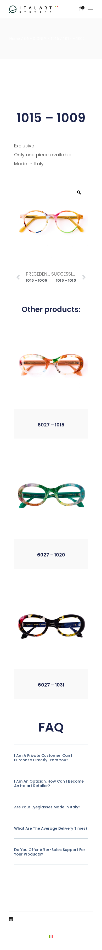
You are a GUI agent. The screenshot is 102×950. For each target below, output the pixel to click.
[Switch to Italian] (51, 936)
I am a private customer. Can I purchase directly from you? (43, 758)
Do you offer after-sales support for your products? (49, 852)
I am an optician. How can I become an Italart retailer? (49, 783)
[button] (37, 430)
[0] (81, 9)
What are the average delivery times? (51, 828)
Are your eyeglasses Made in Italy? (47, 807)
